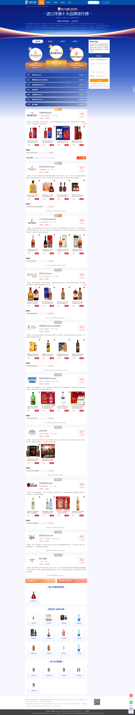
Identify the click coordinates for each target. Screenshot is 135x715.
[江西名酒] (49, 633)
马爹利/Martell (56, 63)
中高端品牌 (47, 118)
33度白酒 (48, 675)
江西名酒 (48, 638)
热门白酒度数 (56, 661)
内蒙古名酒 (33, 653)
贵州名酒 (64, 638)
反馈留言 (53, 711)
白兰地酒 (52, 157)
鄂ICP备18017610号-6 (79, 713)
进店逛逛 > (51, 152)
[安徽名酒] (79, 617)
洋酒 (35, 6)
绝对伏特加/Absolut (47, 378)
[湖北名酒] (33, 633)
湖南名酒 (64, 653)
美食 (29, 6)
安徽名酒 (79, 623)
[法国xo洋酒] (33, 595)
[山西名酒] (49, 617)
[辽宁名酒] (79, 633)
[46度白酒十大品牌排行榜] (33, 685)
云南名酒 (48, 653)
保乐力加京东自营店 (32, 152)
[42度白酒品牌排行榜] (79, 670)
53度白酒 (33, 675)
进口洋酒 (37, 157)
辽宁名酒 (79, 638)
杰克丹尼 (43, 431)
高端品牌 (47, 279)
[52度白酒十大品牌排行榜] (64, 670)
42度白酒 (79, 675)
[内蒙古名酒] (33, 648)
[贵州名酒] (64, 633)
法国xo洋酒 (33, 601)
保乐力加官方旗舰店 (32, 313)
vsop (41, 157)
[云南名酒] (49, 648)
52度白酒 (64, 675)
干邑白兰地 (46, 157)
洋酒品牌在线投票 (72, 581)
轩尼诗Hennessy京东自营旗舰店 (35, 206)
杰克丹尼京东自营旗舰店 (33, 470)
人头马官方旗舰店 (32, 261)
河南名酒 (64, 623)
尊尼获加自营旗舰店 (32, 365)
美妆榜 (55, 2)
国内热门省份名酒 (56, 609)
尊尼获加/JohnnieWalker (50, 326)
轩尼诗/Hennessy (36, 65)
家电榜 (63, 2)
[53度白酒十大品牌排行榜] (33, 670)
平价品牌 (47, 488)
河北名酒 (33, 623)
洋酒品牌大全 (40, 581)
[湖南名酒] (64, 648)
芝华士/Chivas (45, 273)
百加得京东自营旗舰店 (33, 523)
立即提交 (99, 80)
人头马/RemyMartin (77, 65)
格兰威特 (43, 558)
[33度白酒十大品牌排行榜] (49, 670)
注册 (108, 2)
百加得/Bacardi (45, 483)
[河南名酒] (64, 617)
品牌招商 (87, 711)
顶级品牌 (47, 172)
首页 (41, 2)
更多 (69, 2)
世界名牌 (41, 118)
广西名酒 (79, 653)
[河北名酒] (33, 617)
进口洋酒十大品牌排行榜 (42, 6)
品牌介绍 (81, 157)
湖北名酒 (33, 638)
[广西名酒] (79, 648)
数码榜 (48, 2)
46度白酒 (33, 690)
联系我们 (48, 711)
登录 (105, 2)
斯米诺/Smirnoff (46, 535)
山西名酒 (48, 623)
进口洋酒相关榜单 (56, 587)
